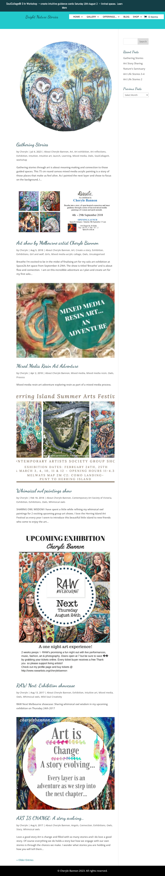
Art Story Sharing (133, 63)
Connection (86, 825)
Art (71, 151)
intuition (33, 155)
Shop (136, 17)
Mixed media (80, 155)
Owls (90, 155)
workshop (21, 159)
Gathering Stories (32, 144)
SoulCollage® (102, 155)
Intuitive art (45, 155)
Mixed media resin (96, 373)
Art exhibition (81, 151)
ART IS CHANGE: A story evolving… (50, 818)
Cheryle (24, 151)
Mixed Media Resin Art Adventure (47, 366)
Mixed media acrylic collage (66, 254)
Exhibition (21, 155)
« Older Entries (24, 860)
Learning (66, 155)
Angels (74, 825)
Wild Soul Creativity (51, 696)
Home (76, 17)
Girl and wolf (37, 254)
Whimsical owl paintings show (44, 491)
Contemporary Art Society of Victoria (91, 497)
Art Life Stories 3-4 (134, 74)
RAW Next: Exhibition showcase (45, 685)
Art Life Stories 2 (132, 79)
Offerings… (110, 17)
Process (20, 377)
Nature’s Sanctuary (134, 68)
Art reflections (98, 151)
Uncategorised (97, 254)
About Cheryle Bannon (56, 151)
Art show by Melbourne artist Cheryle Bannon (57, 243)
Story (19, 829)
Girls (47, 254)
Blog (126, 17)
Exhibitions (22, 254)
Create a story (83, 250)
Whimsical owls (57, 501)
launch (56, 155)
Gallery (91, 17)
